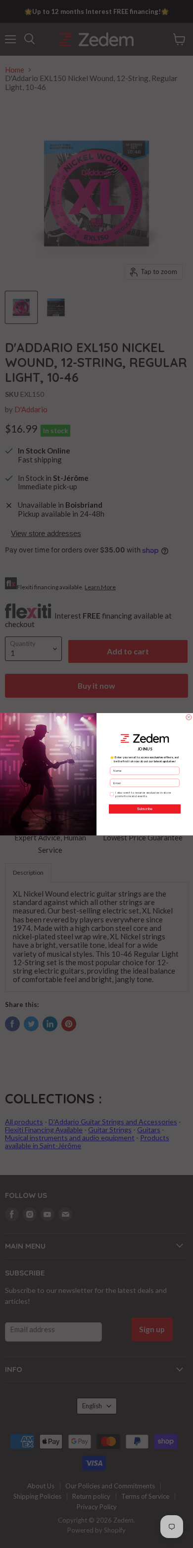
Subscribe (144, 809)
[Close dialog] (189, 717)
